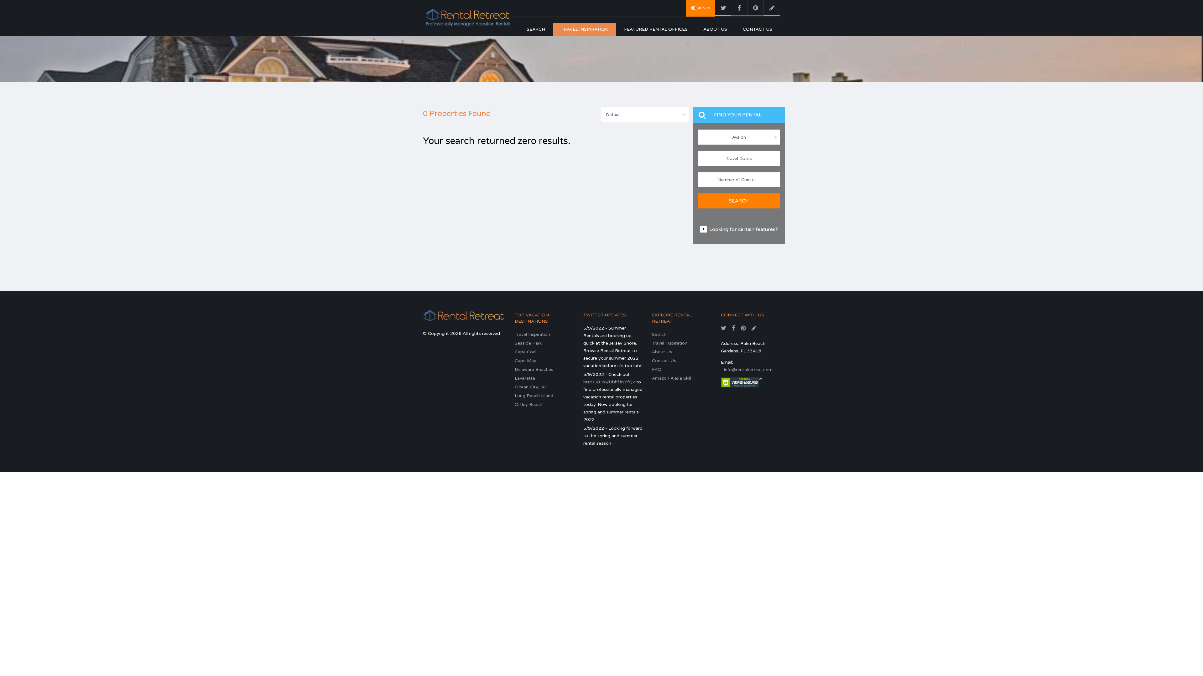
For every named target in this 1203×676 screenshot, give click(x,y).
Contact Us (757, 29)
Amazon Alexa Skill (671, 378)
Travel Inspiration (584, 29)
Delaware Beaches (534, 369)
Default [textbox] (613, 114)
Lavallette (525, 378)
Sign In (703, 8)
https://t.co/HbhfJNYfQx (609, 382)
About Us (715, 29)
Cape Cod (525, 352)
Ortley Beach (528, 404)
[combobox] (645, 114)
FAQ (656, 369)
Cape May (525, 360)
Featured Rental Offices (656, 29)
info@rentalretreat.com (748, 369)
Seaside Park (528, 343)
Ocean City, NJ (530, 387)
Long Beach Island (534, 395)
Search (536, 29)
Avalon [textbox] (739, 137)
